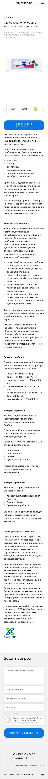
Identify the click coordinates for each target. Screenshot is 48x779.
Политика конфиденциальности (21, 723)
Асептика (24, 32)
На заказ (9, 32)
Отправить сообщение (24, 733)
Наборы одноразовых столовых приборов (23, 35)
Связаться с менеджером (24, 125)
